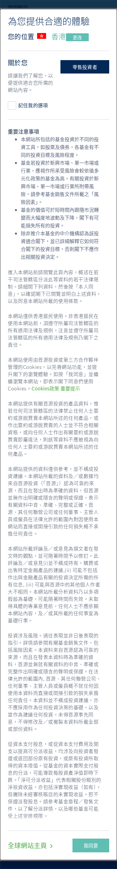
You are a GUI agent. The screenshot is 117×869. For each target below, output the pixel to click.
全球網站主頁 (28, 845)
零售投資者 (85, 67)
